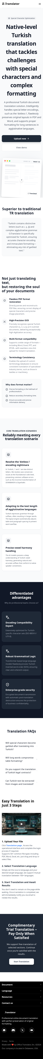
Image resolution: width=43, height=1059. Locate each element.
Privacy (4, 1041)
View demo (21, 147)
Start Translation (21, 961)
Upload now (20, 138)
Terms (11, 1041)
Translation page (14, 845)
